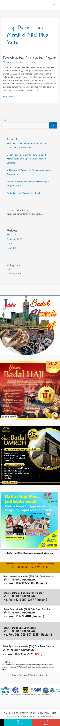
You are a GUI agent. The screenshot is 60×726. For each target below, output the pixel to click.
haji (26, 62)
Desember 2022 (14, 239)
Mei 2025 (11, 234)
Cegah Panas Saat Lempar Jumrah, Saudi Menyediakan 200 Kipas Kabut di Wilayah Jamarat (26, 159)
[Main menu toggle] (54, 5)
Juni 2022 (11, 248)
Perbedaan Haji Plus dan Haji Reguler (29, 58)
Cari (5, 120)
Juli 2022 (11, 243)
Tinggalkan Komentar (13, 62)
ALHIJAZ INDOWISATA (43, 716)
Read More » (9, 96)
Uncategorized (14, 273)
